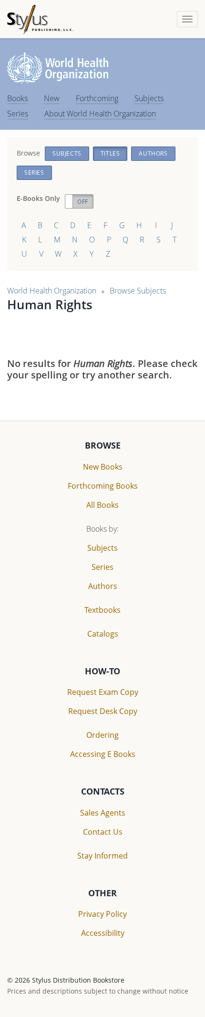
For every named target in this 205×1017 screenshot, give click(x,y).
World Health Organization (51, 290)
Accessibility (102, 933)
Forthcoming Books (103, 486)
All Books (102, 505)
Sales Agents (102, 812)
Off (82, 202)
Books (17, 98)
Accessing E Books (102, 754)
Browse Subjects (138, 290)
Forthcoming (97, 98)
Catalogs (102, 634)
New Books (103, 466)
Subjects (149, 98)
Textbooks (102, 610)
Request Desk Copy (102, 711)
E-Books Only (38, 198)
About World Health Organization (100, 113)
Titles (110, 153)
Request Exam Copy (102, 692)
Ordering (102, 735)
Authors (153, 153)
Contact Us (103, 832)
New (52, 98)
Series (17, 113)
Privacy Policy (102, 914)
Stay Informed (102, 855)
